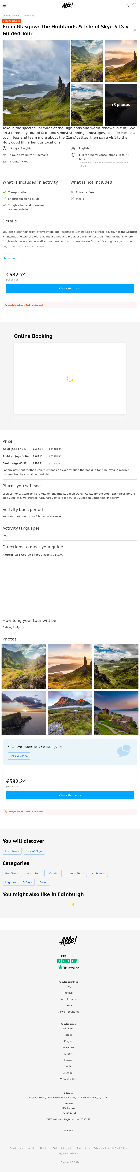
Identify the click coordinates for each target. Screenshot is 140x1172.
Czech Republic (68, 999)
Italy (68, 986)
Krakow (68, 1060)
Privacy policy (101, 1148)
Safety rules (66, 1148)
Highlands (98, 873)
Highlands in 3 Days (18, 882)
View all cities (68, 1079)
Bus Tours (11, 873)
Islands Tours (75, 873)
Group (43, 882)
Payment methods (68, 1153)
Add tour (68, 1130)
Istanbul (68, 1072)
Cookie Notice (17, 1148)
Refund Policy (119, 1148)
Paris (68, 1066)
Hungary (68, 992)
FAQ (55, 1148)
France (68, 1005)
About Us (44, 1148)
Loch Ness (12, 851)
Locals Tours (34, 873)
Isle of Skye (34, 851)
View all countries (68, 1011)
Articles (32, 1148)
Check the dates (70, 288)
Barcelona (68, 1047)
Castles (54, 873)
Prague (68, 1041)
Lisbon (68, 1053)
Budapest (68, 1028)
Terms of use (83, 1148)
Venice (68, 1034)
